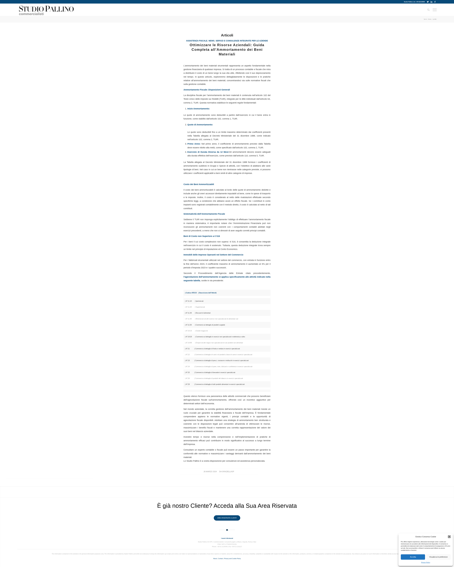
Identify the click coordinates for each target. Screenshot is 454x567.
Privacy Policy (425, 562)
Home (429, 19)
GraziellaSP (228, 472)
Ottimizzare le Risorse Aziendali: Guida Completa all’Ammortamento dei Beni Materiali (227, 49)
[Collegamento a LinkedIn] (431, 2)
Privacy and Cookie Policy (232, 558)
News (211, 41)
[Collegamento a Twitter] (428, 2)
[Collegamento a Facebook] (435, 2)
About (215, 558)
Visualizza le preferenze (438, 557)
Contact (220, 558)
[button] (449, 537)
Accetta (413, 557)
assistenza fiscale (196, 41)
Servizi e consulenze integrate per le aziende (242, 41)
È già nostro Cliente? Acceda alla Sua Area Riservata (227, 505)
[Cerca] (428, 10)
